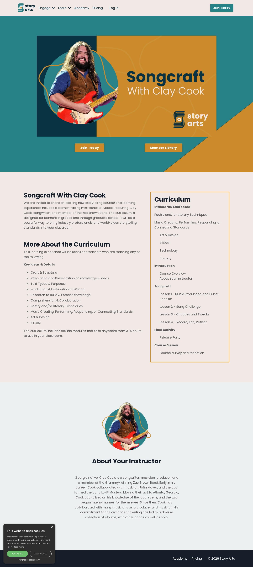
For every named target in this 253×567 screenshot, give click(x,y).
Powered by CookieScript (29, 560)
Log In (114, 8)
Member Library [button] (163, 147)
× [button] (52, 527)
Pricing (98, 8)
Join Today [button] (221, 8)
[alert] (29, 544)
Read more (19, 546)
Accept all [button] (17, 553)
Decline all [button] (41, 553)
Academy (81, 8)
